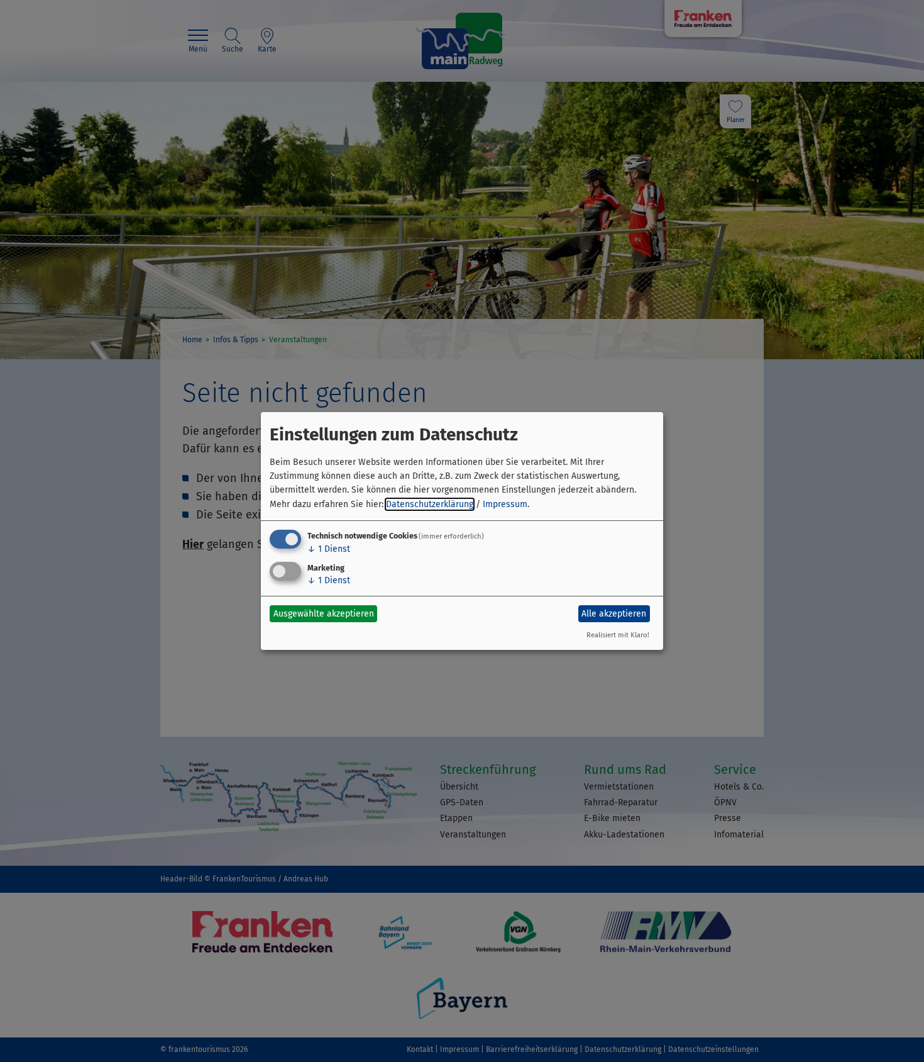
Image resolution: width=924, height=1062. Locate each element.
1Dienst (328, 549)
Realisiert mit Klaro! (617, 635)
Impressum (505, 504)
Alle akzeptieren (613, 613)
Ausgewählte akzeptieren (323, 613)
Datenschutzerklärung (429, 504)
